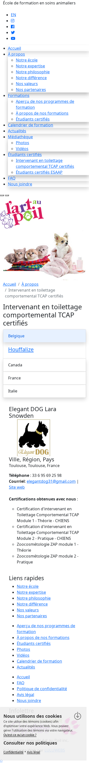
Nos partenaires (31, 89)
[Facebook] (12, 26)
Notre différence (31, 77)
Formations (18, 95)
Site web (17, 487)
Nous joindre (20, 184)
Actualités (17, 131)
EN (13, 14)
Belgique (16, 336)
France (14, 378)
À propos (16, 54)
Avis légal (25, 694)
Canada (15, 365)
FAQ (12, 178)
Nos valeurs (27, 83)
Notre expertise (30, 66)
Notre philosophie (33, 72)
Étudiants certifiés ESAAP (39, 172)
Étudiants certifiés (33, 119)
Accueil (14, 48)
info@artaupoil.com (21, 9)
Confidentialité (13, 752)
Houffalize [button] (21, 349)
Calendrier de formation (30, 125)
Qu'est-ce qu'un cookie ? (19, 735)
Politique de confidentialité (42, 688)
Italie (12, 391)
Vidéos (22, 148)
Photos (22, 142)
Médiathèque (20, 137)
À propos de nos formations (42, 113)
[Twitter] (13, 32)
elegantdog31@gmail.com (51, 481)
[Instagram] (12, 20)
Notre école (27, 60)
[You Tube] (13, 38)
